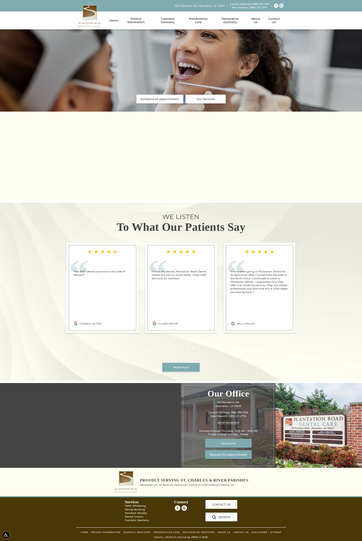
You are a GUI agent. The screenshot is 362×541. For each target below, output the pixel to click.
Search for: (82, 148)
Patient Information (136, 20)
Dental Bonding (135, 509)
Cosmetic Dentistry (168, 20)
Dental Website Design (170, 537)
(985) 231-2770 (258, 7)
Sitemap (275, 532)
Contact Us (274, 20)
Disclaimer (259, 532)
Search (224, 517)
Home (113, 20)
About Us (255, 20)
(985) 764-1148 (260, 4)
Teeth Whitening (135, 505)
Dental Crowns (134, 516)
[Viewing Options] (6, 535)
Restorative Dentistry (230, 20)
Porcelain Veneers (136, 512)
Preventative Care (198, 20)
